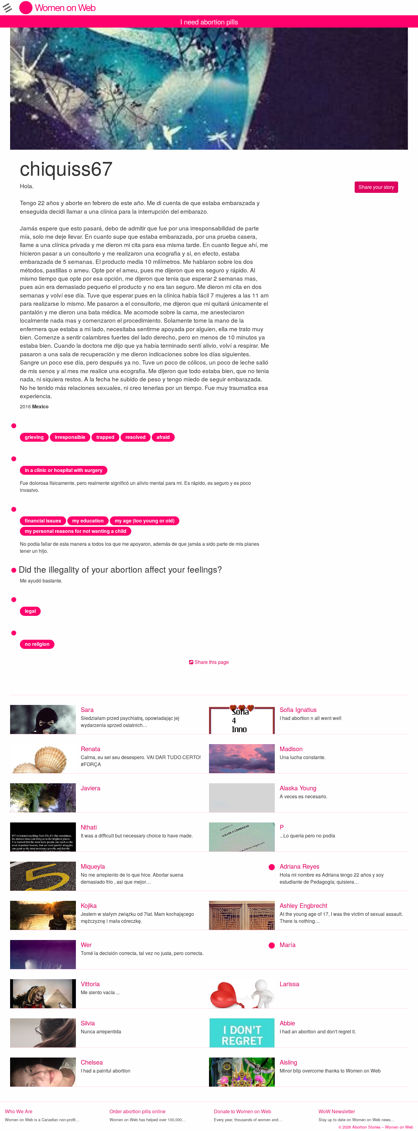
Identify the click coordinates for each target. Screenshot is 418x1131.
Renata (90, 748)
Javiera (90, 787)
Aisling (288, 1062)
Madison (291, 748)
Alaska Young (298, 787)
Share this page (211, 661)
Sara (87, 709)
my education (88, 520)
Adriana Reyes (299, 866)
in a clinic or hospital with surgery (64, 470)
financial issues (43, 520)
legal (30, 610)
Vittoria (90, 983)
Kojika (89, 905)
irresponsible (70, 436)
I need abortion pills (209, 21)
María (288, 944)
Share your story (376, 186)
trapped (105, 436)
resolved (135, 436)
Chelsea (92, 1062)
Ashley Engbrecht (303, 905)
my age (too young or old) (144, 520)
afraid (163, 436)
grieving (34, 436)
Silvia (88, 1022)
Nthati (89, 826)
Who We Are (18, 1111)
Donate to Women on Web (242, 1111)
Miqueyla (93, 866)
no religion (37, 643)
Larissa (289, 983)
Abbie (287, 1022)
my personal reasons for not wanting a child (75, 530)
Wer (86, 944)
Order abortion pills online (138, 1111)
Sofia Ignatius (298, 709)
